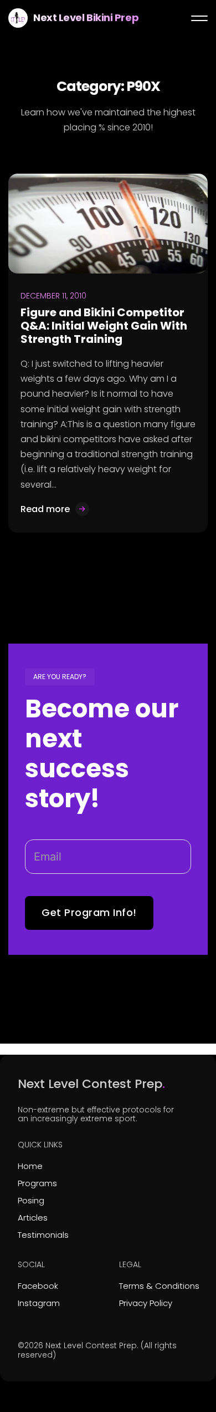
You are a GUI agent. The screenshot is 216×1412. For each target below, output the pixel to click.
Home (30, 1166)
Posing (31, 1200)
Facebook (38, 1286)
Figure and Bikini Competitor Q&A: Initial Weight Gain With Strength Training (103, 326)
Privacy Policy (145, 1303)
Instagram (39, 1303)
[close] (199, 18)
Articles (33, 1217)
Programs (37, 1183)
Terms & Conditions (159, 1286)
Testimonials (43, 1235)
